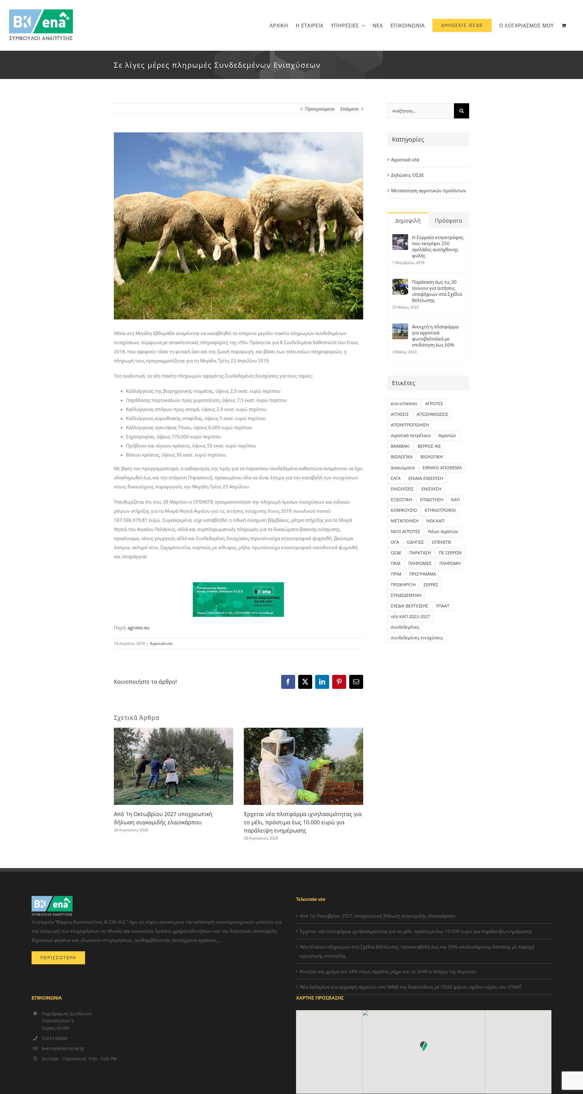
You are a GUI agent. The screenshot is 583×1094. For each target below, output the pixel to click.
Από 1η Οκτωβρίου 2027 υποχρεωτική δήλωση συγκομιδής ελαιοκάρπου (377, 916)
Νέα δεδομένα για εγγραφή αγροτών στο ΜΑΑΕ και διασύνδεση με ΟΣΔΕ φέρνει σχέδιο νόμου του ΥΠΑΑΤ (410, 987)
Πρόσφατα (448, 220)
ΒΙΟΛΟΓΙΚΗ (432, 457)
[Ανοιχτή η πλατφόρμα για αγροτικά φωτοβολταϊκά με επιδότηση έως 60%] (400, 328)
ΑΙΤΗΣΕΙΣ (400, 414)
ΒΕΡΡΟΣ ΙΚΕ (429, 446)
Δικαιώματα (403, 467)
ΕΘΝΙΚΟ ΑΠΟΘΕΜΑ (442, 467)
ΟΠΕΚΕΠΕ (441, 542)
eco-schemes (404, 403)
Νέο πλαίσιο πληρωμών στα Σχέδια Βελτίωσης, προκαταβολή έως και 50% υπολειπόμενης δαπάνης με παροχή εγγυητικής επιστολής (417, 951)
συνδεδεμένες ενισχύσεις (417, 638)
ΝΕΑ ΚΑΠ (435, 521)
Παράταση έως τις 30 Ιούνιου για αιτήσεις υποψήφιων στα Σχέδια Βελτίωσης (437, 291)
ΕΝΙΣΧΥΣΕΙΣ (402, 489)
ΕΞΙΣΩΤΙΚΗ (401, 499)
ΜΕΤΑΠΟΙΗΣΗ (404, 521)
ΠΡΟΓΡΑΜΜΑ (422, 574)
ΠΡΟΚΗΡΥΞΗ (403, 584)
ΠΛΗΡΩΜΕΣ (419, 563)
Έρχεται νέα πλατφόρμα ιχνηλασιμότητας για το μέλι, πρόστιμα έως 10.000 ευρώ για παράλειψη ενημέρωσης (303, 822)
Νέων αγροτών (443, 531)
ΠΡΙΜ (396, 574)
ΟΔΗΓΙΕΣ (415, 542)
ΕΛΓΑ (396, 478)
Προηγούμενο (320, 109)
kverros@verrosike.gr (63, 1048)
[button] (118, 784)
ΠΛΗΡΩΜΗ (450, 563)
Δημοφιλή (408, 220)
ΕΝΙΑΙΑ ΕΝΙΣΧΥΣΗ (425, 478)
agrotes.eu (138, 627)
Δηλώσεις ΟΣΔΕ (407, 175)
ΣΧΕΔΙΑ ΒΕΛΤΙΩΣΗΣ (409, 606)
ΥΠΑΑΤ (442, 606)
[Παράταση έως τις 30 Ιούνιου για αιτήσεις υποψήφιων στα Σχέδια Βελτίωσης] (400, 283)
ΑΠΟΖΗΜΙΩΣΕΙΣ (432, 414)
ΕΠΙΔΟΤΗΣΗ (431, 499)
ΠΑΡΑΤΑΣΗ (420, 553)
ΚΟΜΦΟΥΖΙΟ (404, 510)
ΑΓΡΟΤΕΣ (434, 403)
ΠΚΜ (396, 563)
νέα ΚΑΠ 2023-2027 (410, 616)
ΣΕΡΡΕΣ (431, 584)
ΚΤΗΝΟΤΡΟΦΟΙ (440, 510)
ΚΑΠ (455, 499)
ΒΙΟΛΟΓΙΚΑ (402, 457)
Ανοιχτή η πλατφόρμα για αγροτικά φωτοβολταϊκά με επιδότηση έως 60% (435, 335)
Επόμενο (349, 109)
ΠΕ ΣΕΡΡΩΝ (450, 553)
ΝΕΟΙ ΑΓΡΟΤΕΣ (405, 531)
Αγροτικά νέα (161, 643)
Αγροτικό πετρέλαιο (411, 435)
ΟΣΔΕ (396, 553)
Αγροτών (447, 435)
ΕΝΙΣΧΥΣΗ (431, 489)
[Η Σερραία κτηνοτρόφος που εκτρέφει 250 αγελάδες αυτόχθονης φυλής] (400, 239)
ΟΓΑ (395, 542)
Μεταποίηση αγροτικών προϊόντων (428, 190)
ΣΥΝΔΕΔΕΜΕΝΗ (406, 595)
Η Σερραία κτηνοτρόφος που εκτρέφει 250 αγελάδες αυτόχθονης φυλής (437, 246)
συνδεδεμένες (405, 627)
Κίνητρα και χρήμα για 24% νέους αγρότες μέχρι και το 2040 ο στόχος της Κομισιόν (388, 971)
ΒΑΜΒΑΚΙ (400, 446)
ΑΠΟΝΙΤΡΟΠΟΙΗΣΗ (410, 425)
